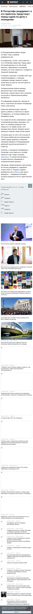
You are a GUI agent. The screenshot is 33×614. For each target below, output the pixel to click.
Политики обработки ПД (8, 609)
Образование (13, 6)
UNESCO (22, 6)
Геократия (4, 6)
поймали (16, 172)
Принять (16, 612)
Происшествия (17, 25)
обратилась (5, 157)
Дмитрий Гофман (6, 23)
